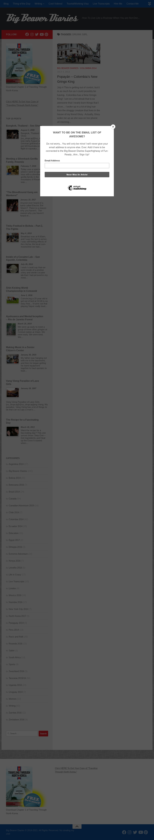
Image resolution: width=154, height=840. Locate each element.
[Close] (113, 126)
